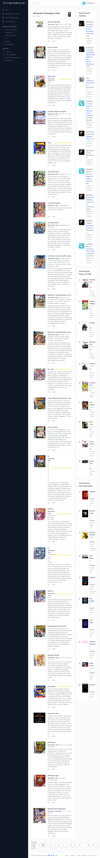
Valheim (92, 577)
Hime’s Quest (52, 47)
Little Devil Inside (91, 664)
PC (6, 38)
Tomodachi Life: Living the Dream (92, 384)
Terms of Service (82, 855)
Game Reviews (10, 22)
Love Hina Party (53, 172)
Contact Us (9, 60)
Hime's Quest (52, 427)
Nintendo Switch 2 (11, 35)
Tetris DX (51, 143)
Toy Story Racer (53, 223)
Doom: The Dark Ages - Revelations (92, 462)
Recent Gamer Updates (12, 14)
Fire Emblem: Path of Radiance (92, 403)
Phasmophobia (92, 685)
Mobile (8, 41)
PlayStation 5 (10, 33)
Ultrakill (92, 492)
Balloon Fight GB (54, 22)
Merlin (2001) (53, 591)
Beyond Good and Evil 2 (92, 512)
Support (72, 855)
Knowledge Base (11, 55)
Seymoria (89, 132)
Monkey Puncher (53, 655)
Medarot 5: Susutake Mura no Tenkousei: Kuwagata (66, 295)
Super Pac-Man (53, 713)
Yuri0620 (89, 101)
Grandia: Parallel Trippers (57, 111)
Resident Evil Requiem (92, 281)
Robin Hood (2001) (54, 76)
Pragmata (92, 323)
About (67, 855)
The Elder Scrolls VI (91, 557)
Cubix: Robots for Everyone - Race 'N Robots (63, 398)
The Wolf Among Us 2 (92, 621)
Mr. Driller (51, 369)
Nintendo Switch (94, 388)
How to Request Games (13, 57)
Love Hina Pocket (54, 203)
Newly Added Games (12, 18)
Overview (9, 52)
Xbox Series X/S (11, 30)
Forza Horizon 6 (92, 443)
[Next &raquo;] (97, 845)
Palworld (89, 155)
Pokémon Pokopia (92, 302)
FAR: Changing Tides (90, 136)
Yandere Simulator (92, 643)
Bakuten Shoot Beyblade (56, 809)
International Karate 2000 (57, 626)
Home (7, 10)
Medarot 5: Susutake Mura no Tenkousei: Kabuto (65, 332)
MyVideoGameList (41, 855)
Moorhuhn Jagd (53, 776)
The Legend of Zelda (89, 176)
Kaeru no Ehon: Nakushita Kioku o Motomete (89, 111)
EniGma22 (89, 22)
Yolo (87, 78)
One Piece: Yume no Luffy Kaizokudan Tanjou (64, 256)
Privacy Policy (92, 855)
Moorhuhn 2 (52, 742)
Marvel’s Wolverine (92, 533)
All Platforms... (10, 44)
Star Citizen (91, 600)
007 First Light (91, 423)
